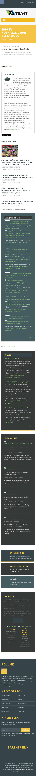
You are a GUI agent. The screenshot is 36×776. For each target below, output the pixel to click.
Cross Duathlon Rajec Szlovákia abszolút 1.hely (16, 474)
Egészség (12, 420)
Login (22, 2)
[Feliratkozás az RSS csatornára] (30, 337)
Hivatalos (11, 39)
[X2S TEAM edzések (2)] (8, 346)
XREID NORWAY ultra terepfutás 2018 (16, 498)
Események (5, 699)
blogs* (7, 328)
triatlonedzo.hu (14, 129)
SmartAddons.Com (27, 765)
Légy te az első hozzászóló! (18, 328)
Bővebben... (17, 245)
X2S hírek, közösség (11, 242)
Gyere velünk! (17, 553)
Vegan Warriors (6, 703)
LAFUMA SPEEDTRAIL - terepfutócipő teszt (18, 382)
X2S (11, 54)
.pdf (10, 66)
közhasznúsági (19, 54)
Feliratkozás (25, 730)
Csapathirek (18, 52)
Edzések (20, 699)
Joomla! (5, 769)
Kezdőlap (3, 39)
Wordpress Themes (24, 767)
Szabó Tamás (25, 629)
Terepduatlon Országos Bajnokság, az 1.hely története (16, 523)
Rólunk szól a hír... (19, 566)
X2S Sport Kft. (5, 695)
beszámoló (29, 54)
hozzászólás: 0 (17, 169)
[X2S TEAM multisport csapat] (18, 13)
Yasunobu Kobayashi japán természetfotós (18, 408)
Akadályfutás (5, 707)
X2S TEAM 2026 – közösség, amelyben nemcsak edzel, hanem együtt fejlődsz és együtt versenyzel (17, 177)
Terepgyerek (22, 703)
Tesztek (12, 375)
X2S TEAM (9, 52)
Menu (5, 20)
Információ (21, 707)
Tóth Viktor (6, 46)
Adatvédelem (5, 711)
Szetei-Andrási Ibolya (11, 632)
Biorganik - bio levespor (12, 358)
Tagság (13, 579)
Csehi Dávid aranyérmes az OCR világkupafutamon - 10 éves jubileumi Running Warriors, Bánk (15, 190)
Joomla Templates (11, 767)
